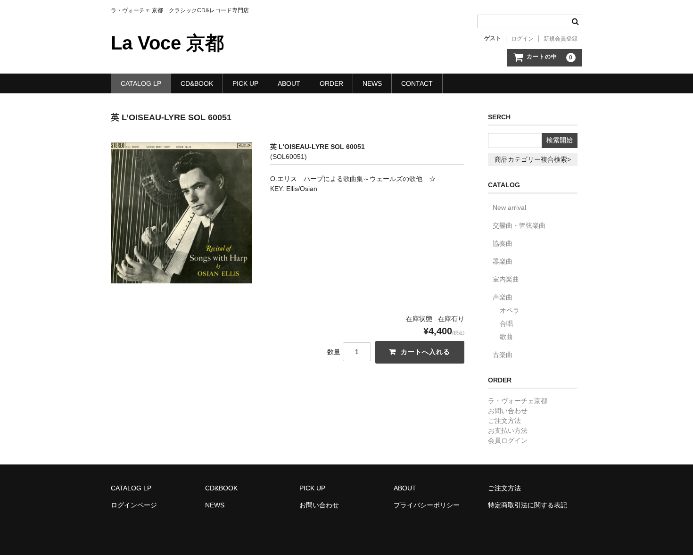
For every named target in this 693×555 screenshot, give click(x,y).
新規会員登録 (561, 38)
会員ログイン (508, 440)
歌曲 (506, 336)
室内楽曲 (506, 279)
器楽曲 (502, 261)
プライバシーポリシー (427, 505)
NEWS (372, 83)
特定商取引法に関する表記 (527, 505)
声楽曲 (502, 297)
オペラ (510, 310)
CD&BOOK (197, 83)
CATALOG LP (141, 83)
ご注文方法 (504, 420)
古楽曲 (502, 354)
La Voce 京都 (167, 43)
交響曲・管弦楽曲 (519, 225)
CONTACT (417, 83)
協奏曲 (502, 243)
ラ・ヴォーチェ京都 (517, 401)
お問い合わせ (508, 410)
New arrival (509, 207)
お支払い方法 (508, 430)
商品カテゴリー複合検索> (533, 159)
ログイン (522, 38)
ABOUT (289, 83)
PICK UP (245, 83)
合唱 (506, 323)
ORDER (331, 83)
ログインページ (134, 505)
